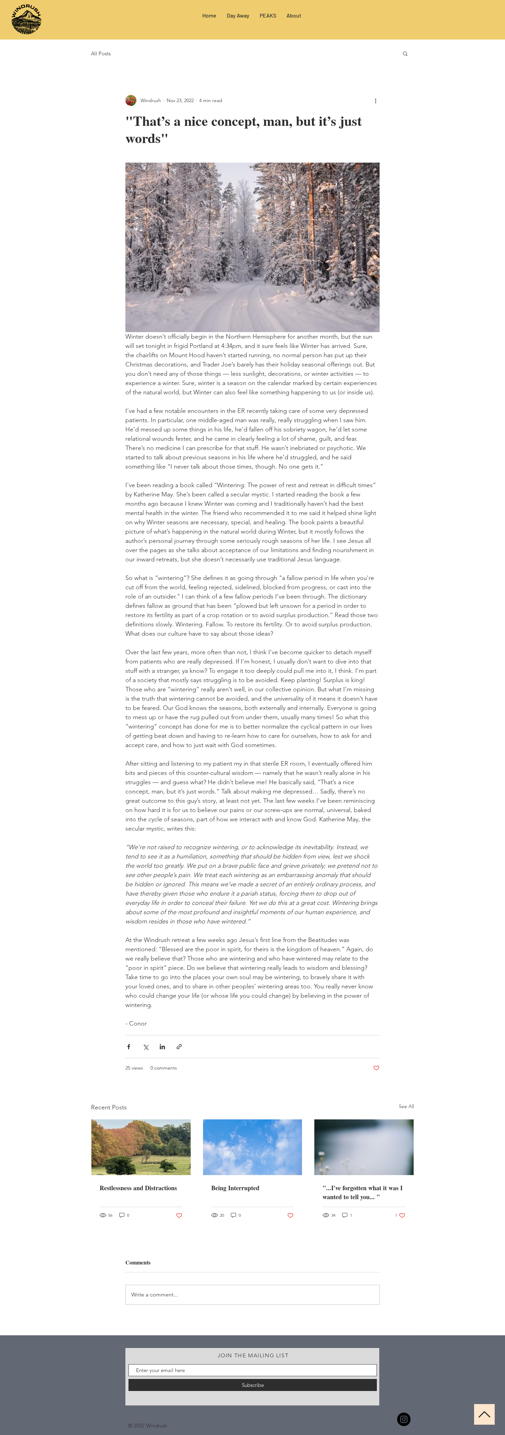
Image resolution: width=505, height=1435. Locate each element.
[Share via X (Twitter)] (145, 1046)
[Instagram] (404, 1419)
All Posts (101, 53)
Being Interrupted (235, 1187)
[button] (405, 53)
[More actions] (375, 100)
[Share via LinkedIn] (162, 1046)
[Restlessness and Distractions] (141, 1147)
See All (406, 1106)
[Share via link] (179, 1046)
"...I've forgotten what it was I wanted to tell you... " (363, 1192)
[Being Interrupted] (252, 1147)
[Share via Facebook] (128, 1046)
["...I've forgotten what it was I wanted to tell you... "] (364, 1147)
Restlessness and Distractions (138, 1187)
